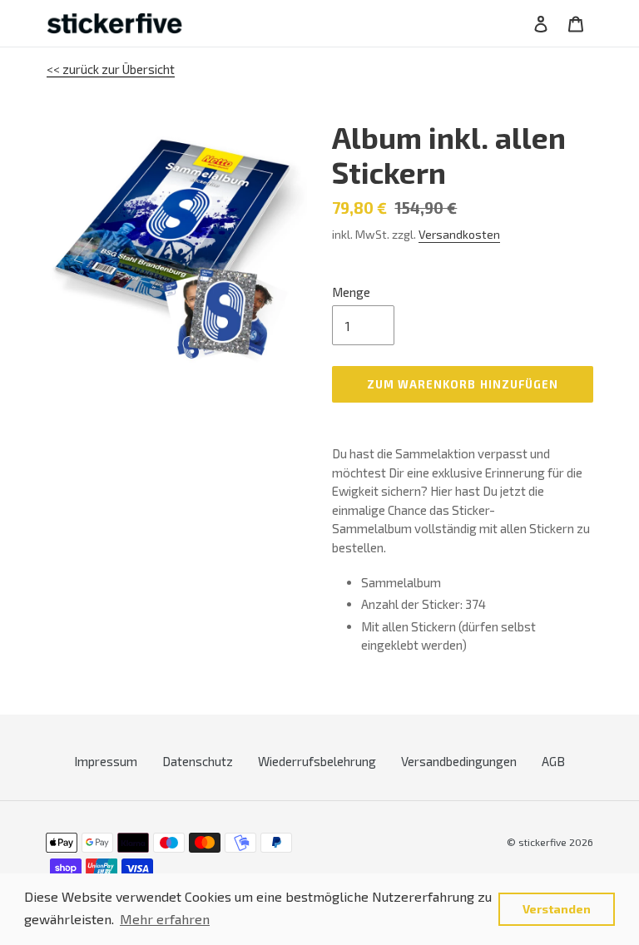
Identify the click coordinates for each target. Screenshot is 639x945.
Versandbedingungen (459, 761)
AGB (553, 761)
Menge (351, 291)
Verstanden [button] (557, 909)
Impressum (105, 761)
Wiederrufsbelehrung (317, 761)
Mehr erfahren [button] (165, 919)
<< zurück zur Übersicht (111, 69)
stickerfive (542, 842)
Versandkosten (459, 234)
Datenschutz (197, 761)
